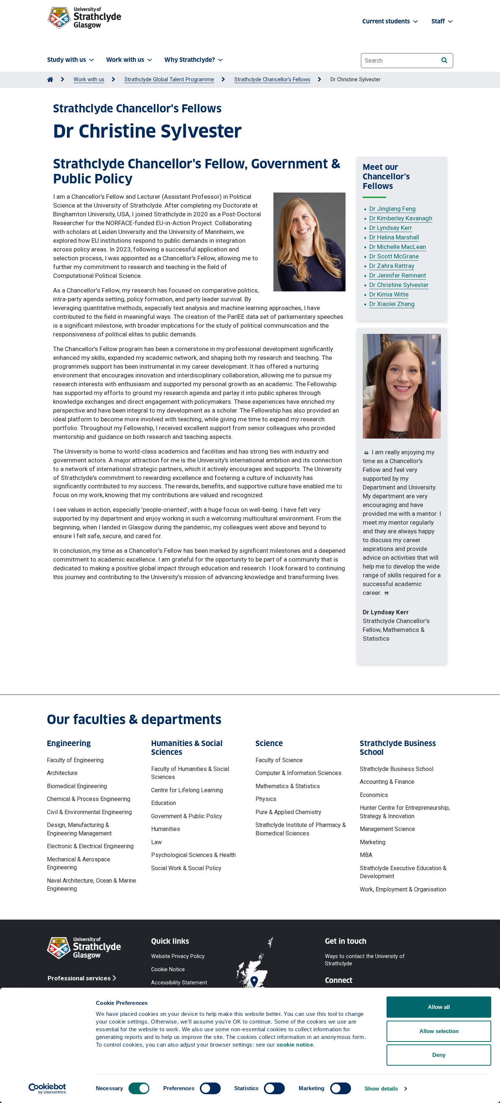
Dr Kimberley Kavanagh (400, 218)
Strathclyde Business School (396, 768)
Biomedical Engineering (77, 786)
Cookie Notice (168, 969)
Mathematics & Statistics (287, 786)
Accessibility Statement (179, 983)
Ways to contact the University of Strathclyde (365, 960)
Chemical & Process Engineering (88, 798)
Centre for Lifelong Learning (187, 790)
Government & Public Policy (186, 816)
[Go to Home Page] (50, 80)
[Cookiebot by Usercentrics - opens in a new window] (47, 1088)
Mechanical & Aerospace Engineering (78, 863)
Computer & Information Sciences (298, 773)
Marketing (372, 842)
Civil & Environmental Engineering (89, 812)
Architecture (62, 773)
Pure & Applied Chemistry (288, 812)
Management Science (387, 829)
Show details (381, 1088)
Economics (374, 794)
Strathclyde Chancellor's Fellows (272, 80)
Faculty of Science (279, 760)
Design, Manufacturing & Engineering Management (79, 828)
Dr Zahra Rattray (391, 265)
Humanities (165, 829)
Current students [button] (386, 21)
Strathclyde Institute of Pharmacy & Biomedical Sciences (300, 828)
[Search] (444, 60)
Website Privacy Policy (178, 956)
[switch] (210, 1088)
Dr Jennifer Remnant (397, 275)
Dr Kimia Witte (388, 294)
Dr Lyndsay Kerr (390, 227)
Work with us (89, 80)
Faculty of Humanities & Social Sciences (190, 772)
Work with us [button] (125, 60)
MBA (366, 855)
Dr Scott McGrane (394, 256)
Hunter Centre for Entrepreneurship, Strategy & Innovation (405, 811)
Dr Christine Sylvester (399, 284)
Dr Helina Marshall (394, 237)
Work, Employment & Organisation (403, 889)
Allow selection (439, 1031)
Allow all (439, 1007)
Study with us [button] (66, 60)
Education (163, 803)
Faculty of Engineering (75, 760)
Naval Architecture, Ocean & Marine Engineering (91, 884)
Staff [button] (439, 21)
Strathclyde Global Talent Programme (169, 80)
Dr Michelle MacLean (397, 246)
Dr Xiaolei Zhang (392, 304)
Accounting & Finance (387, 781)
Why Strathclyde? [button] (189, 60)
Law (156, 842)
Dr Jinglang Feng (392, 208)
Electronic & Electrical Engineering (90, 846)
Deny (438, 1055)
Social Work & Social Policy (186, 868)
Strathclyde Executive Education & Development (403, 872)
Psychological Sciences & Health (193, 855)
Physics (265, 798)
